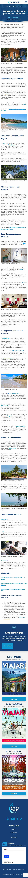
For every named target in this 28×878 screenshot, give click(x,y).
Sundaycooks (23, 874)
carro (7, 94)
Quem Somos (14, 832)
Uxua (23, 282)
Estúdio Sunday (14, 874)
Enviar (6, 857)
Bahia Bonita (12, 448)
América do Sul (16, 6)
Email (5, 849)
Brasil (21, 6)
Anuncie (14, 835)
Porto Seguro (11, 145)
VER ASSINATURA (8, 645)
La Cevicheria (4, 561)
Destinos (10, 6)
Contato (14, 829)
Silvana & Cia (4, 519)
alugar (24, 104)
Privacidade (14, 837)
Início (7, 6)
